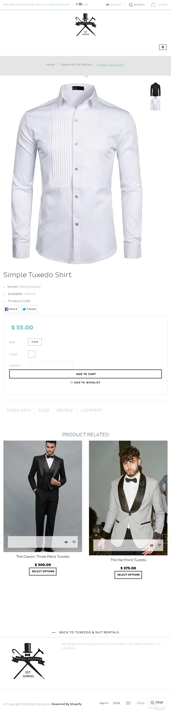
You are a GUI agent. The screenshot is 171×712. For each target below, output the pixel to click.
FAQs (43, 410)
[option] (43, 513)
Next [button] (166, 538)
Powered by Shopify (66, 704)
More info (19, 410)
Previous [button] (4, 538)
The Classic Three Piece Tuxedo (42, 557)
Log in (38, 4)
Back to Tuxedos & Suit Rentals (89, 632)
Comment (92, 410)
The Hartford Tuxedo (128, 560)
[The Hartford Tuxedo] (128, 498)
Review (65, 410)
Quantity (14, 365)
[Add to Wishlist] (74, 541)
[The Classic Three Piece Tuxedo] (42, 496)
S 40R (35, 342)
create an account (57, 4)
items (163, 4)
